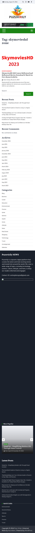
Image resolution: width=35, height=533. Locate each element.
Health (4, 219)
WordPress (28, 530)
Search (4, 91)
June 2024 (4, 157)
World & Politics (6, 510)
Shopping (4, 234)
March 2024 (5, 166)
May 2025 (4, 147)
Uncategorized (6, 244)
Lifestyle (4, 225)
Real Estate (5, 231)
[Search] (31, 30)
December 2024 (6, 153)
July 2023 (4, 176)
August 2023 (5, 173)
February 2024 (6, 169)
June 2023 (4, 179)
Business (4, 196)
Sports (4, 516)
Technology (5, 238)
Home (3, 222)
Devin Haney (6, 79)
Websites (4, 247)
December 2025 (6, 141)
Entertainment (7, 71)
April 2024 (5, 163)
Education (4, 203)
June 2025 (4, 144)
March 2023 (5, 185)
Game (3, 212)
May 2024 (4, 160)
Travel (3, 241)
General (4, 215)
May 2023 (4, 182)
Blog (3, 193)
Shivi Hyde (8, 451)
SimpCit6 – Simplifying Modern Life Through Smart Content (17, 447)
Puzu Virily (17, 528)
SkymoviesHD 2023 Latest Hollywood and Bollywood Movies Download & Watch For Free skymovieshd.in (17, 75)
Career (4, 199)
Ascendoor (11, 530)
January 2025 (5, 150)
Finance (4, 209)
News (3, 228)
